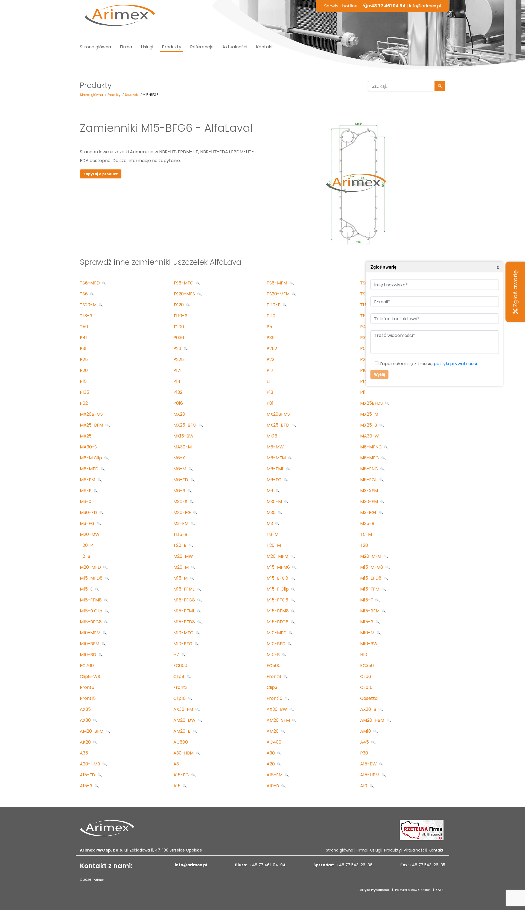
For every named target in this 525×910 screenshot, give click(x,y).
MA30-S (88, 447)
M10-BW (369, 644)
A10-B (273, 786)
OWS (440, 890)
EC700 (87, 665)
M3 (270, 523)
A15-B (86, 786)
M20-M (181, 567)
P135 (84, 392)
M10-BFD (277, 644)
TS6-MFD (90, 283)
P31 (83, 348)
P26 (177, 348)
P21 (363, 359)
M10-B (274, 654)
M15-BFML (184, 611)
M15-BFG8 (91, 622)
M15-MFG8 (372, 567)
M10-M (367, 633)
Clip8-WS (90, 676)
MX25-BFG (185, 425)
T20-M (274, 545)
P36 (271, 337)
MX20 (179, 414)
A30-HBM (184, 753)
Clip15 (366, 687)
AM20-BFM (92, 731)
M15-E (87, 589)
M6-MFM (277, 458)
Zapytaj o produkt (100, 174)
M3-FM (181, 523)
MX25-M (369, 414)
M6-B (179, 491)
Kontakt (264, 47)
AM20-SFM (279, 720)
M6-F (86, 491)
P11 (363, 392)
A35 (84, 753)
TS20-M (89, 305)
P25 (84, 359)
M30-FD (89, 512)
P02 (84, 403)
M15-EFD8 (371, 578)
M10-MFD (277, 633)
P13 (270, 392)
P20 (84, 370)
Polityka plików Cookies (413, 890)
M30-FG (182, 512)
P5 (269, 327)
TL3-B (86, 316)
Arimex (99, 879)
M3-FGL (369, 512)
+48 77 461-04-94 (267, 865)
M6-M (180, 469)
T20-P (86, 545)
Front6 (87, 687)
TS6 (84, 294)
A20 (271, 764)
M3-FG (88, 523)
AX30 (86, 720)
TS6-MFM (277, 283)
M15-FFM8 (91, 600)
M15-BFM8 (278, 611)
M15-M (181, 578)
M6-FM (88, 480)
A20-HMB (90, 764)
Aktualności (234, 47)
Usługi (147, 47)
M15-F (367, 600)
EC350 (367, 665)
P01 (270, 403)
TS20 (179, 305)
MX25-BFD (278, 425)
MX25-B (369, 425)
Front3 (180, 687)
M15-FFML (184, 589)
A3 (176, 764)
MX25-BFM (92, 425)
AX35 (85, 709)
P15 (83, 381)
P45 (364, 327)
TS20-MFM (279, 294)
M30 (272, 512)
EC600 (180, 665)
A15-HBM (370, 775)
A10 (364, 786)
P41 (83, 337)
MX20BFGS (91, 414)
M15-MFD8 (92, 578)
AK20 (86, 742)
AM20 (273, 731)
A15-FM (275, 775)
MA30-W (369, 436)
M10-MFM (90, 633)
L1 (268, 381)
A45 (365, 742)
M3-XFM (369, 491)
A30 (271, 753)
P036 (178, 337)
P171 (177, 370)
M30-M (275, 501)
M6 (270, 491)
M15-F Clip (278, 589)
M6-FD (181, 480)
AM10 (366, 731)
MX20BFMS (278, 414)
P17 (270, 370)
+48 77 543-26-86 (354, 865)
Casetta (369, 698)
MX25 (86, 436)
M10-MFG (184, 633)
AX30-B (368, 709)
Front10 (275, 698)
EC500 (274, 665)
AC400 (274, 742)
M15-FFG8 (184, 600)
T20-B (180, 545)
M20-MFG (371, 556)
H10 (363, 654)
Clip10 (180, 698)
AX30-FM (183, 709)
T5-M (366, 534)
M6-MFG (370, 458)
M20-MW (90, 534)
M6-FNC (369, 469)
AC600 (180, 742)
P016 (178, 403)
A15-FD (88, 775)
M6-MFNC (371, 447)
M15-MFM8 (279, 567)
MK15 (272, 436)
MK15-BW (183, 436)
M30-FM (369, 501)
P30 (364, 753)
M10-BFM (90, 644)
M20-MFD (91, 567)
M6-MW (275, 447)
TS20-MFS (184, 294)
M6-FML (276, 469)
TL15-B (180, 534)
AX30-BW (277, 709)
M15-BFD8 (184, 622)
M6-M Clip (91, 458)
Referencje (202, 47)
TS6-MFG (184, 283)
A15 (177, 786)
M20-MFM (278, 556)
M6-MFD (90, 469)
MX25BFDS (372, 403)
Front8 (274, 676)
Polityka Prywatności (374, 890)
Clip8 (179, 676)
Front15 (88, 698)
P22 (270, 359)
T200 (178, 327)
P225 (178, 359)
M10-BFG (183, 644)
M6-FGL (369, 480)
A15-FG (181, 775)
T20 (364, 545)
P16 (363, 370)
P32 (364, 337)
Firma (126, 47)
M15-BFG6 (278, 622)
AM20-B (182, 731)
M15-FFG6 (278, 600)
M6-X (179, 458)
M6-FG (275, 480)
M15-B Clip (91, 611)
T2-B (85, 556)
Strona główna (95, 47)
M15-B (367, 622)
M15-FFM (370, 589)
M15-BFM (370, 611)
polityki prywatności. (455, 363)
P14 (176, 381)
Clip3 (272, 687)
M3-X (85, 501)
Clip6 (365, 676)
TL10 (271, 316)
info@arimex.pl (425, 6)
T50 (84, 327)
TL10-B (274, 305)
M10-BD (88, 654)
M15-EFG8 (278, 578)
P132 (177, 392)
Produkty (171, 47)
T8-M (272, 534)
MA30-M (182, 447)
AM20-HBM (372, 720)
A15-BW (369, 764)
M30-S (180, 501)
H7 (176, 654)
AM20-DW (185, 720)
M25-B (367, 523)
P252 (272, 348)
